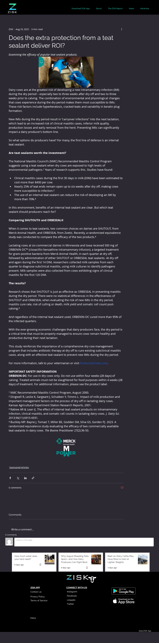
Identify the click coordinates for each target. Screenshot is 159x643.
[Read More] (123, 601)
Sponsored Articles (19, 467)
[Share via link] (33, 477)
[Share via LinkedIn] (25, 477)
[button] (99, 8)
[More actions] (122, 29)
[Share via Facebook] (10, 477)
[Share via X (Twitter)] (17, 477)
